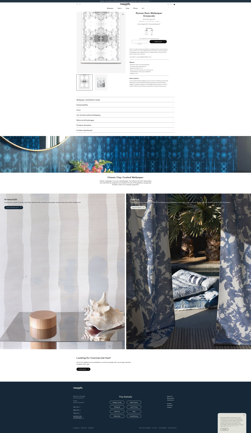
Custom (169, 407)
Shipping (117, 407)
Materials (117, 416)
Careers (169, 403)
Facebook (91, 427)
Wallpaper (110, 8)
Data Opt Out (172, 427)
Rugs (127, 8)
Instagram (76, 427)
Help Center (134, 402)
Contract (170, 405)
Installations (134, 416)
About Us (169, 396)
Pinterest (84, 427)
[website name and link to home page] (125, 4)
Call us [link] (75, 406)
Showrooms (170, 398)
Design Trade (117, 402)
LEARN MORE (82, 369)
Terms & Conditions (145, 427)
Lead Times (134, 407)
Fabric (120, 8)
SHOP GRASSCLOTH (12, 207)
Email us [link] (76, 410)
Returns (117, 411)
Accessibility (163, 427)
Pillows (135, 8)
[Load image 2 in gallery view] (101, 82)
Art (143, 8)
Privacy (155, 427)
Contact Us (170, 400)
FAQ (134, 411)
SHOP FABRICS (137, 207)
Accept (224, 429)
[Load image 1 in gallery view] (84, 82)
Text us (75, 413)
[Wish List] (168, 4)
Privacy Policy (235, 426)
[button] (77, 4)
